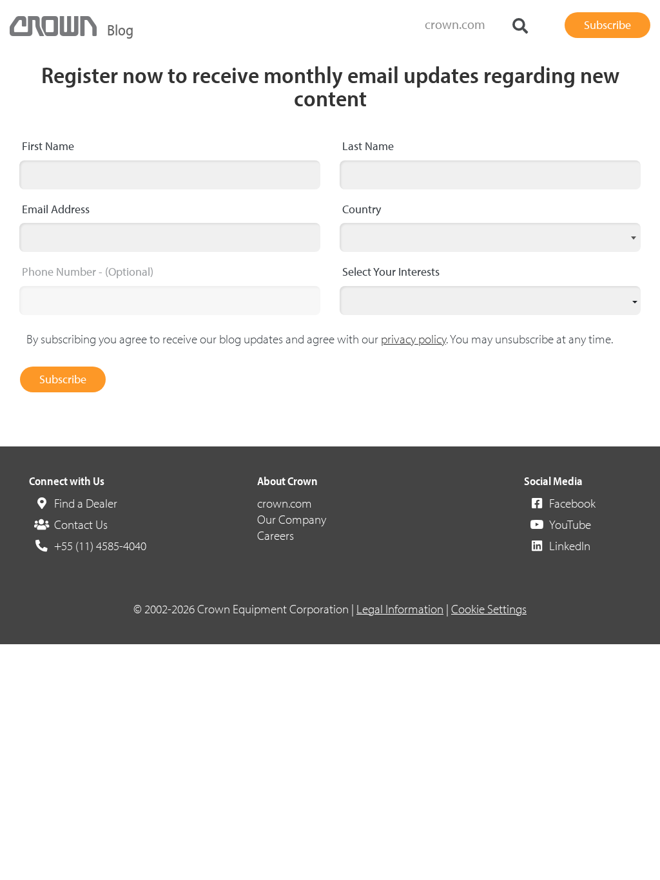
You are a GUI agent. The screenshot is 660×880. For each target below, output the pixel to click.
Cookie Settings (489, 609)
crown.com (455, 24)
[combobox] (490, 237)
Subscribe (62, 379)
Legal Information (399, 609)
